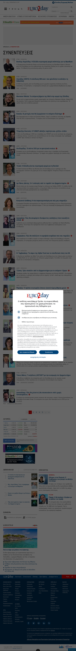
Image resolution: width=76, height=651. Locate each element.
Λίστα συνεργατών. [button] (38, 336)
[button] (38, 322)
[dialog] (38, 325)
